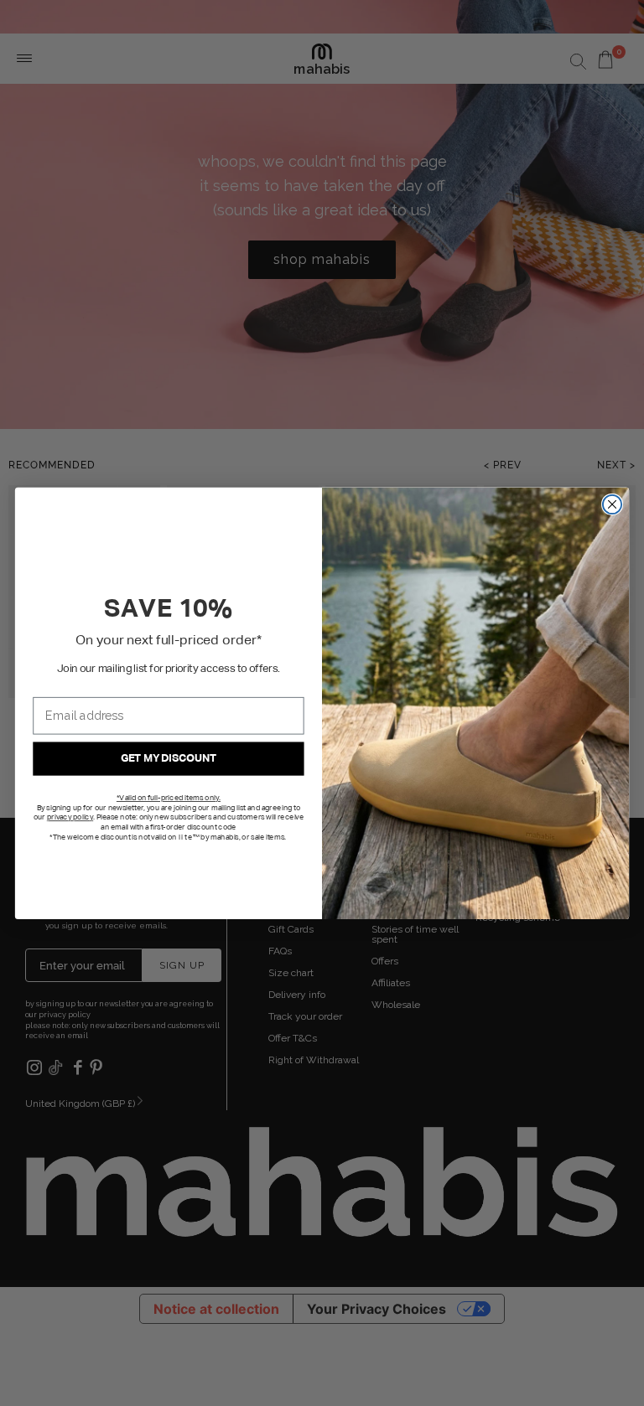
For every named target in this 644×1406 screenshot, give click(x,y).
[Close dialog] (612, 503)
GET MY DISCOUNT (168, 758)
